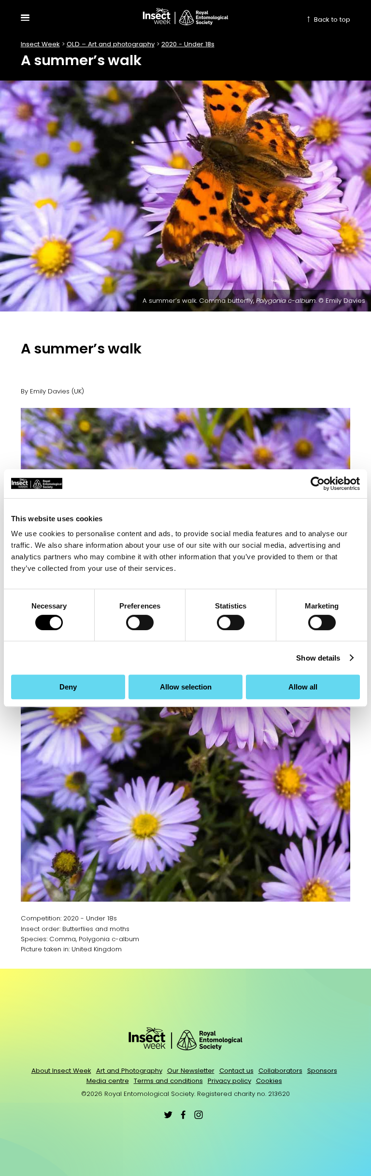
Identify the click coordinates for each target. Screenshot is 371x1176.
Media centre (107, 1080)
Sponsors (322, 1070)
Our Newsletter (190, 1070)
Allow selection (186, 687)
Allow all (302, 687)
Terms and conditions (168, 1080)
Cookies (269, 1080)
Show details (318, 658)
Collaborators (280, 1070)
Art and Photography (129, 1070)
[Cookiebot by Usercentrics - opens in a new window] (317, 483)
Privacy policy (229, 1080)
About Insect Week (61, 1070)
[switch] (140, 622)
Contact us (236, 1070)
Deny (68, 687)
